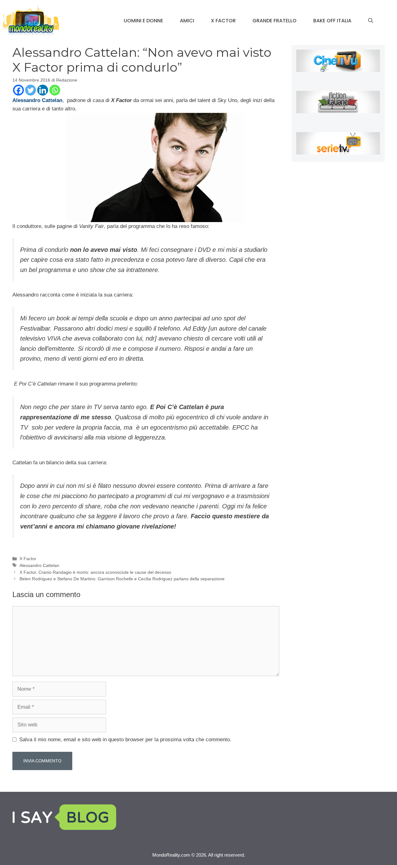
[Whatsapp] (54, 90)
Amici (187, 20)
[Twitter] (30, 90)
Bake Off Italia (332, 20)
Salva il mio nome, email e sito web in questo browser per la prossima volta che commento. (125, 739)
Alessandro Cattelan (39, 565)
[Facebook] (18, 90)
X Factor (223, 20)
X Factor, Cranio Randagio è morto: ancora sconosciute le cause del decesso (95, 572)
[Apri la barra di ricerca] (370, 21)
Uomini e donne (143, 20)
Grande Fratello (274, 20)
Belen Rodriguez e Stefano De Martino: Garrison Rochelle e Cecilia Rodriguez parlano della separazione (122, 578)
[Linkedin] (42, 90)
